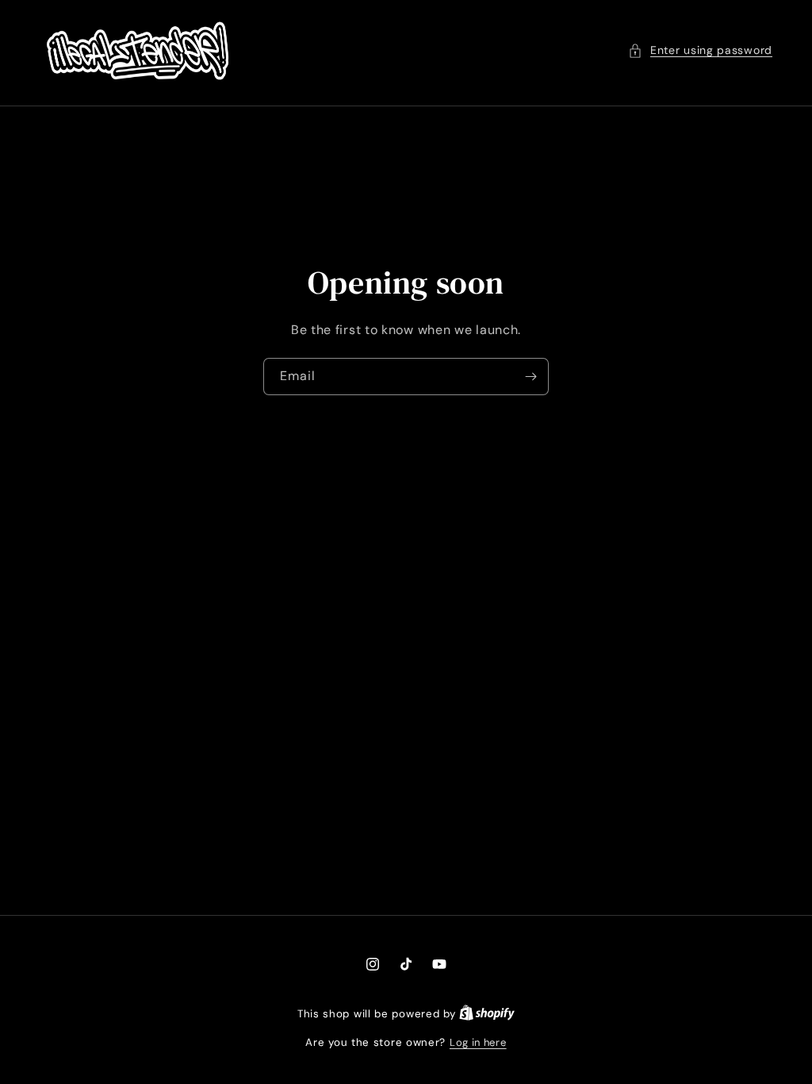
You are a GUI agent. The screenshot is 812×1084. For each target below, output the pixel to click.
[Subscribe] (530, 375)
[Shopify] (487, 1014)
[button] (700, 50)
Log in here (478, 1042)
